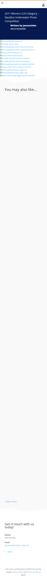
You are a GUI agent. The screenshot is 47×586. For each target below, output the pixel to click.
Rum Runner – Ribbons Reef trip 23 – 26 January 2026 (22, 147)
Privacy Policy (17, 572)
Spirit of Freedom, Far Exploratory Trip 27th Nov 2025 (21, 285)
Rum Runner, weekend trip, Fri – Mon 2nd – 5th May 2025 (23, 248)
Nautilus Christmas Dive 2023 (23, 415)
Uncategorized (18, 29)
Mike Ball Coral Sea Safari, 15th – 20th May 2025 (21, 213)
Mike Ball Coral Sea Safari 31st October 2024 (21, 478)
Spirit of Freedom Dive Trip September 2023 (22, 446)
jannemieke (29, 25)
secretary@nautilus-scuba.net (17, 545)
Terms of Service (34, 572)
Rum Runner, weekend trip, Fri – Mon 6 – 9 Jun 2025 (22, 181)
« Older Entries (11, 501)
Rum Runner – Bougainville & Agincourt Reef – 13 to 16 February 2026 (23, 110)
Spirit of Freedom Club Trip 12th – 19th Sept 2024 (22, 353)
